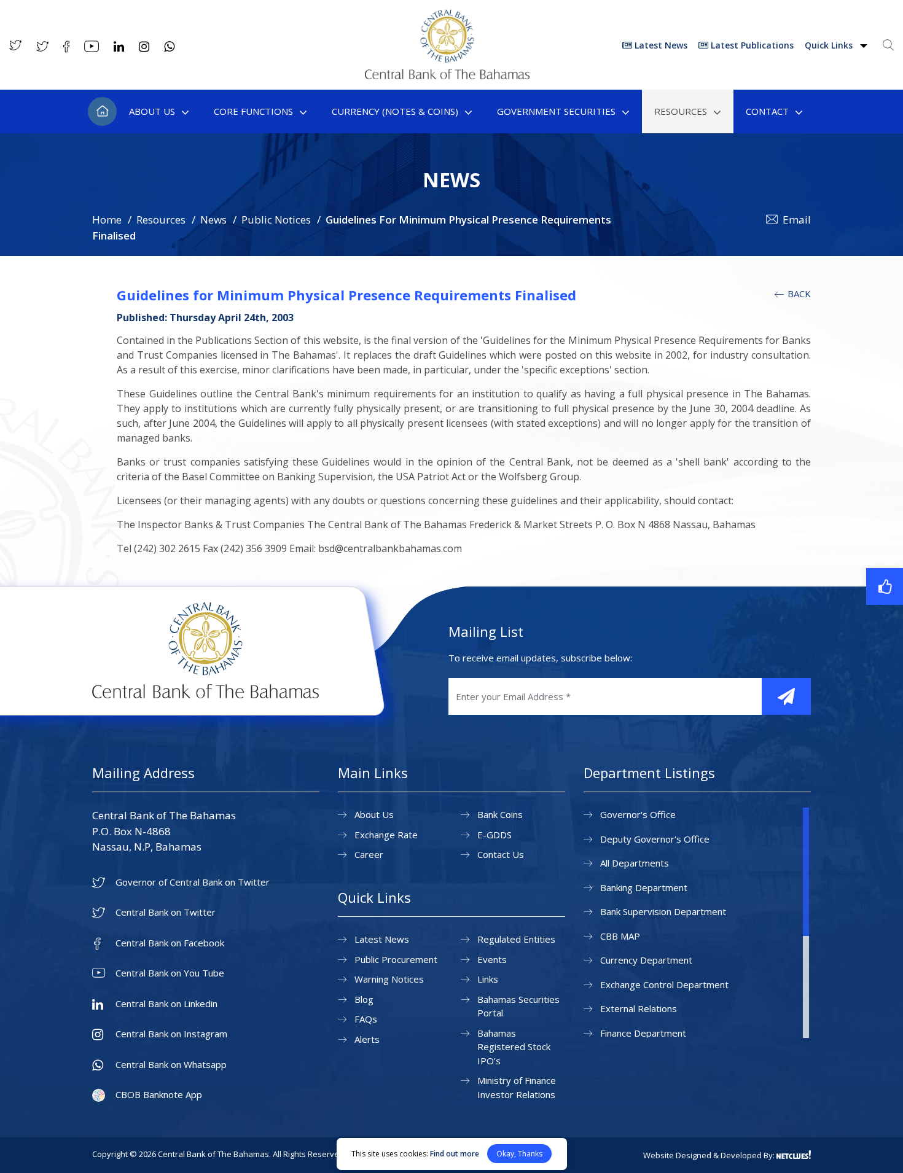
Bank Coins (500, 814)
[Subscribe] (786, 696)
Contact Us (500, 854)
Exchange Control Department (664, 984)
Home (102, 111)
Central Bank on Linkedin (166, 1004)
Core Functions (253, 111)
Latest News (659, 45)
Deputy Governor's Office (655, 839)
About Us (152, 111)
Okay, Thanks (519, 1153)
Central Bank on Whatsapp (171, 1064)
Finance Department (643, 1033)
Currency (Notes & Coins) (395, 111)
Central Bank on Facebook (169, 943)
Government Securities (556, 111)
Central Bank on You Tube (169, 973)
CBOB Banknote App (158, 1095)
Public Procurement (395, 959)
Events (492, 959)
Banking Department (643, 887)
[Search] (888, 44)
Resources (680, 111)
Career (368, 854)
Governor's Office (638, 814)
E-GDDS (494, 834)
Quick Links (830, 45)
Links (487, 979)
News (213, 219)
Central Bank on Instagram (171, 1034)
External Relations (638, 1008)
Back (798, 293)
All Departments (634, 863)
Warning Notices (389, 979)
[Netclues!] (793, 1154)
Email (797, 219)
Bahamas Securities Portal (518, 1006)
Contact (767, 111)
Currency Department (646, 960)
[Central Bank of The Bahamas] (447, 75)
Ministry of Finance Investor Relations (516, 1087)
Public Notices (276, 219)
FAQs (365, 1019)
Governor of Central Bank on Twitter (192, 882)
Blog (363, 999)
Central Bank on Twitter (165, 912)
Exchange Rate (386, 834)
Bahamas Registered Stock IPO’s (513, 1047)
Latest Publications (751, 45)
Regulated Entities (516, 939)
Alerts (367, 1039)
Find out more (454, 1153)
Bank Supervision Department (663, 911)
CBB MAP (620, 936)
